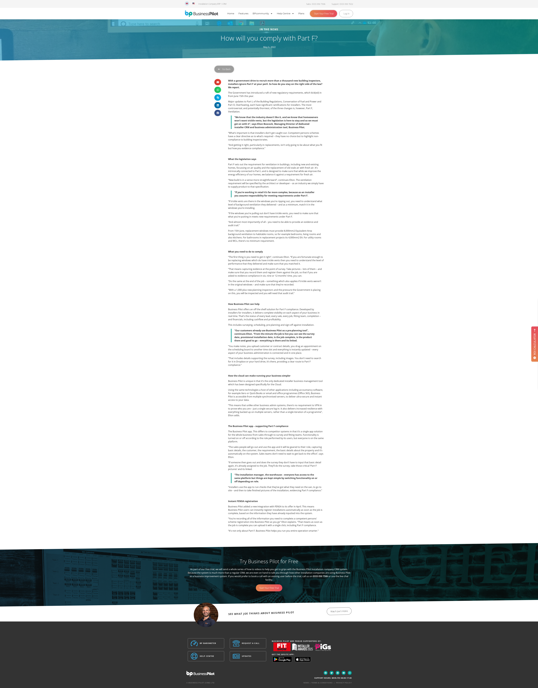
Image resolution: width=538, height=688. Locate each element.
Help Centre (283, 13)
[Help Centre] (194, 656)
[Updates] (236, 656)
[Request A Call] (236, 643)
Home (230, 13)
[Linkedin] (338, 673)
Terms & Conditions (322, 683)
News (306, 683)
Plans (301, 13)
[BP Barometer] (194, 643)
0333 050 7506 (320, 576)
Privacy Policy (344, 683)
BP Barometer (208, 643)
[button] (217, 82)
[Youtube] (344, 673)
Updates (246, 656)
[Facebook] (326, 673)
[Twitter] (332, 673)
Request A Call (251, 643)
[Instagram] (350, 673)
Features (243, 13)
